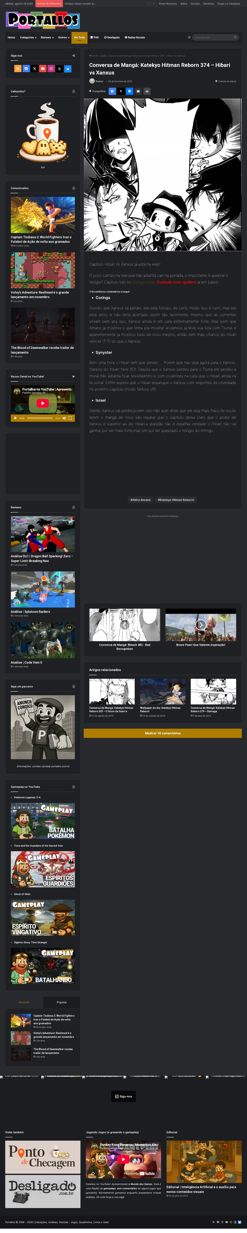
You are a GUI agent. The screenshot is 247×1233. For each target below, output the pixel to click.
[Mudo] (64, 418)
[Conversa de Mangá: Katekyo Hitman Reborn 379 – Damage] (213, 691)
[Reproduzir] (15, 418)
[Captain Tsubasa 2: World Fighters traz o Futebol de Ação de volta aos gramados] (43, 215)
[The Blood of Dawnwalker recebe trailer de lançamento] (43, 326)
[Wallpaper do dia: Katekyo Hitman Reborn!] (163, 691)
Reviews (46, 37)
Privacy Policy (137, 1230)
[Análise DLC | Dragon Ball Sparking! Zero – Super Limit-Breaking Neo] (43, 534)
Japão (103, 55)
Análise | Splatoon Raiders (30, 612)
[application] (43, 403)
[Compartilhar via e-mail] (138, 91)
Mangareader (143, 282)
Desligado (113, 37)
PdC (96, 37)
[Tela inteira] (70, 418)
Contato (195, 3)
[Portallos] (42, 20)
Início (94, 55)
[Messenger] (129, 91)
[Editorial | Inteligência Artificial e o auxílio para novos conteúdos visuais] (204, 1162)
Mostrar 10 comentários (163, 733)
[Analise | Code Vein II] (43, 640)
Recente (24, 1002)
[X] (121, 91)
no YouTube (103, 1184)
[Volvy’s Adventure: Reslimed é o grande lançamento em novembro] (43, 270)
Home (11, 37)
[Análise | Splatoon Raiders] (43, 589)
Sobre (183, 3)
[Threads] (59, 68)
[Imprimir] (147, 91)
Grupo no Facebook (229, 3)
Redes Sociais (136, 37)
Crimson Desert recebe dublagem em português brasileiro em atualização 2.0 (108, 3)
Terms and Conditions (114, 1230)
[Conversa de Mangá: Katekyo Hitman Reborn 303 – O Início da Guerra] (112, 691)
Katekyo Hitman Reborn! (177, 500)
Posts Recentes (168, 3)
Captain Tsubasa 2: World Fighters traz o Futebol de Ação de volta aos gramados (53, 1019)
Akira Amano (141, 500)
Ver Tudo (79, 37)
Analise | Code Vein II (26, 662)
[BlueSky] (67, 68)
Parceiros (208, 3)
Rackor (99, 81)
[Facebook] (112, 91)
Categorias (27, 37)
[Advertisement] (164, 19)
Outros (62, 37)
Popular (62, 1002)
